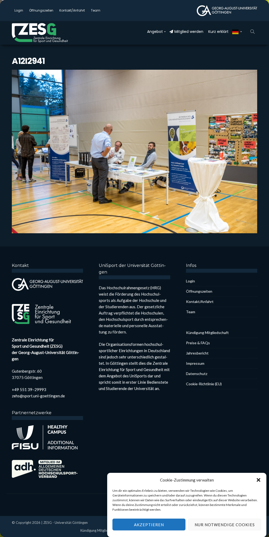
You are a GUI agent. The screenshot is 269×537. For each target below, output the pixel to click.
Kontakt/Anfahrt (72, 10)
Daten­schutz (196, 373)
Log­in (18, 10)
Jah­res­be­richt (197, 353)
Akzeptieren (149, 524)
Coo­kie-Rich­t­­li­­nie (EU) (204, 384)
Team (95, 10)
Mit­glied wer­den (188, 31)
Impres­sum (195, 363)
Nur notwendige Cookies (225, 524)
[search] (252, 31)
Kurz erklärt (218, 31)
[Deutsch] (237, 31)
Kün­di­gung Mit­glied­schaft (207, 332)
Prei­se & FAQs (198, 343)
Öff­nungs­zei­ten (41, 10)
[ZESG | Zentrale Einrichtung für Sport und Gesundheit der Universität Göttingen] (46, 33)
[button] (258, 480)
